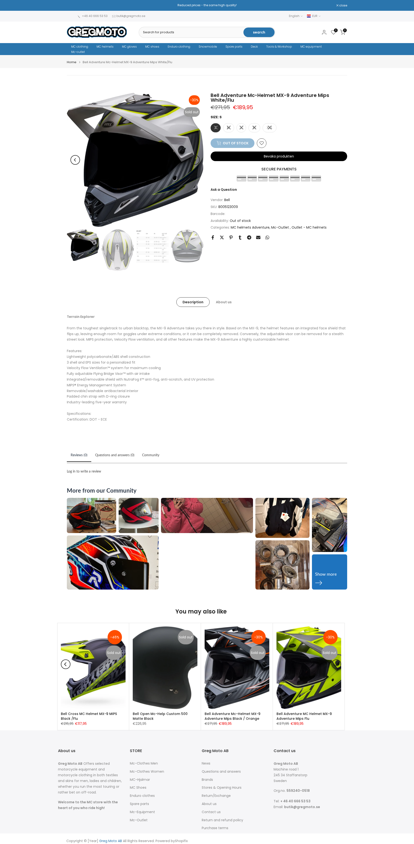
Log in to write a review (84, 471)
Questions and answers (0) (114, 455)
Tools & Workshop (279, 47)
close (73, 5)
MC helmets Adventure (250, 227)
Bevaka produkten (279, 156)
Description (193, 302)
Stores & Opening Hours (222, 787)
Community (150, 455)
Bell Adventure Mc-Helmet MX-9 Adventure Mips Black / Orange (232, 716)
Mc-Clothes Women (147, 771)
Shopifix (181, 841)
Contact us (211, 812)
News (206, 763)
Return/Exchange (216, 795)
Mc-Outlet (280, 227)
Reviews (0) (79, 455)
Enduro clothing (179, 47)
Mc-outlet (78, 52)
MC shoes (152, 47)
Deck (254, 47)
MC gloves (129, 47)
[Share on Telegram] (249, 237)
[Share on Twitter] (222, 237)
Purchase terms (215, 828)
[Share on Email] (258, 237)
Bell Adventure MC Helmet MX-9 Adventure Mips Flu (304, 716)
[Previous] (75, 160)
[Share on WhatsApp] (267, 237)
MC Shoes (138, 787)
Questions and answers (221, 771)
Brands (207, 779)
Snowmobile (208, 47)
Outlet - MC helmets (309, 227)
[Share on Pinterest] (231, 237)
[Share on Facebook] (213, 237)
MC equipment (311, 47)
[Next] (195, 160)
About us (224, 302)
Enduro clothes (142, 795)
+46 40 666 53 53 (95, 16)
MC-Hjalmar (140, 779)
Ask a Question (224, 189)
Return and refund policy (222, 820)
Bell (227, 199)
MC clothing (79, 47)
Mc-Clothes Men (144, 763)
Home (71, 62)
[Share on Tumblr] (240, 237)
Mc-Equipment (142, 812)
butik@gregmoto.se (130, 16)
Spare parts (233, 47)
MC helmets (105, 47)
